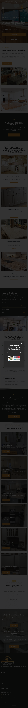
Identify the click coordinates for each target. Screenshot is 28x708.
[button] (22, 343)
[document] (14, 354)
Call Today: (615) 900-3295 (14, 363)
